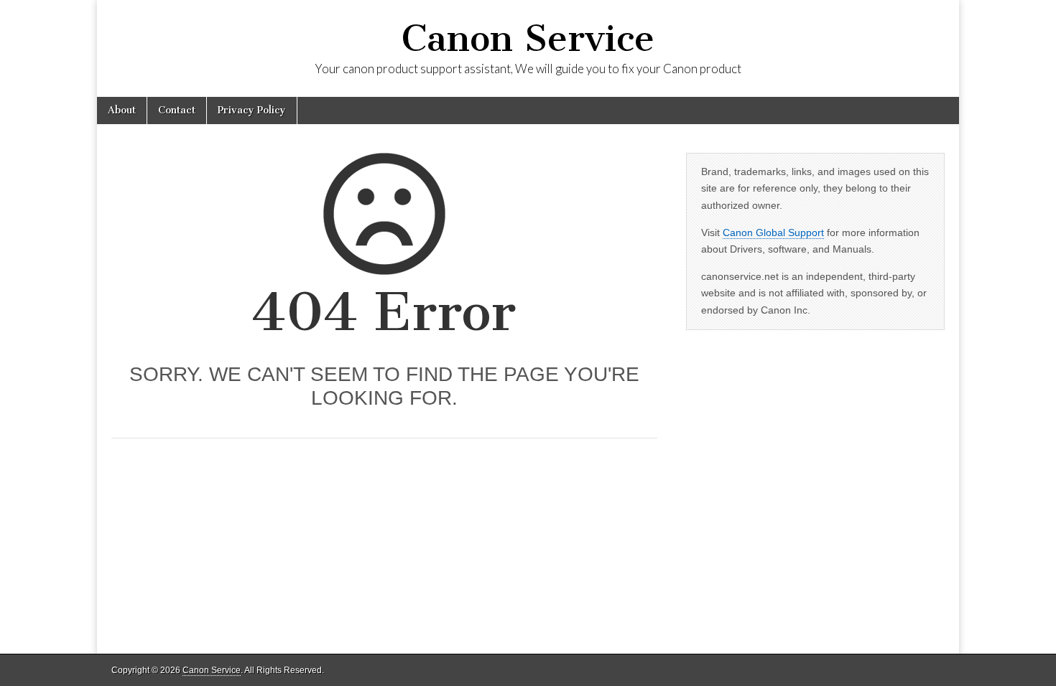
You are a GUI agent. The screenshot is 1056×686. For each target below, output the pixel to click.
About (122, 110)
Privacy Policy (252, 110)
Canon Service (528, 38)
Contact (176, 110)
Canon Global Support (773, 232)
